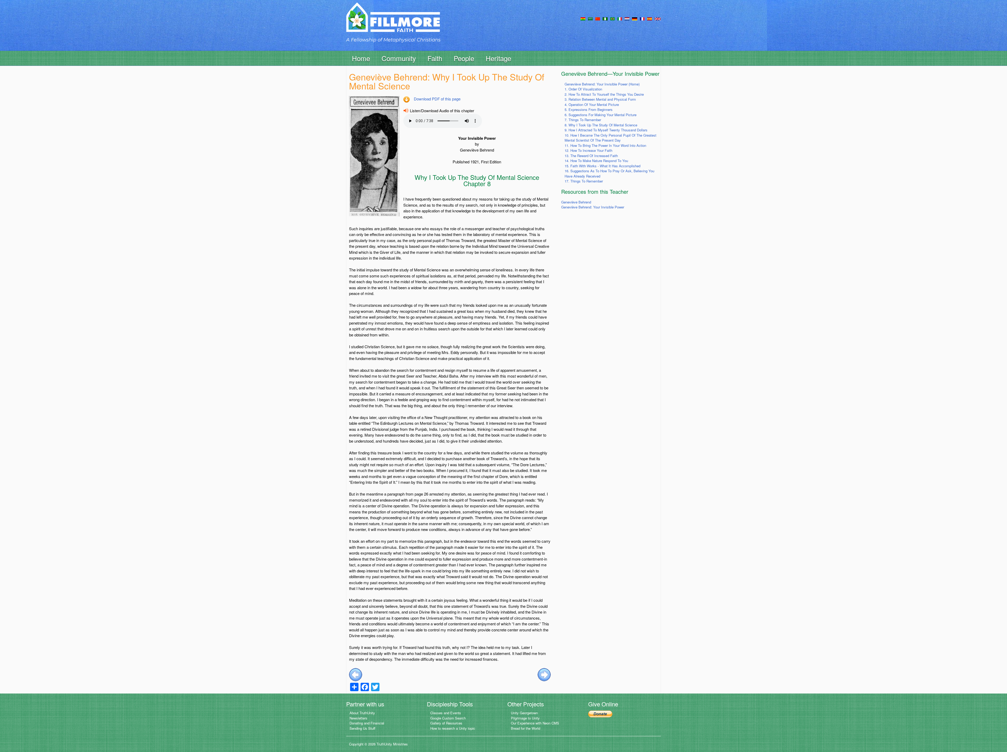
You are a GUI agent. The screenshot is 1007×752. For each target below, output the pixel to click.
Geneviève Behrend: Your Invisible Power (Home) (602, 84)
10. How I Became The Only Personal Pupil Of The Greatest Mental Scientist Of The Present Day (610, 138)
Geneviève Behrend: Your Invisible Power (592, 207)
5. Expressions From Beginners (589, 109)
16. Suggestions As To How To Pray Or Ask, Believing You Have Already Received (609, 173)
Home (361, 58)
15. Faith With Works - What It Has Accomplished (602, 165)
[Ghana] (583, 18)
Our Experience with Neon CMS (535, 723)
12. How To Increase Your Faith (588, 150)
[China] (597, 18)
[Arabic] (590, 18)
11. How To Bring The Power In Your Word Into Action (605, 145)
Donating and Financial (367, 723)
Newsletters (358, 718)
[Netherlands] (627, 18)
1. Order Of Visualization (583, 89)
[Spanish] (649, 18)
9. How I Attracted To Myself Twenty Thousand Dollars (606, 129)
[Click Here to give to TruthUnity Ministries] (600, 713)
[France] (642, 18)
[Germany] (634, 18)
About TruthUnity (362, 712)
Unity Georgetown (524, 712)
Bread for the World (525, 728)
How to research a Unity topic (452, 728)
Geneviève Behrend (576, 202)
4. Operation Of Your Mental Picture (592, 104)
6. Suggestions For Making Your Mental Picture (600, 114)
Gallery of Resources (446, 723)
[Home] (393, 22)
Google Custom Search (448, 718)
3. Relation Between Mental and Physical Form (600, 99)
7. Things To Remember (583, 119)
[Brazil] (612, 18)
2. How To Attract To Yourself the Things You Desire (604, 94)
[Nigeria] (605, 18)
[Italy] (619, 18)
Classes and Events (445, 712)
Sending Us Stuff (362, 728)
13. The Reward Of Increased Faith (591, 155)
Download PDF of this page (437, 98)
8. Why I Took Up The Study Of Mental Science (601, 124)
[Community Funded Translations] (658, 18)
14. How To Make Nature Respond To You (596, 160)
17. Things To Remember (584, 181)
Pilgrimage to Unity (525, 718)
